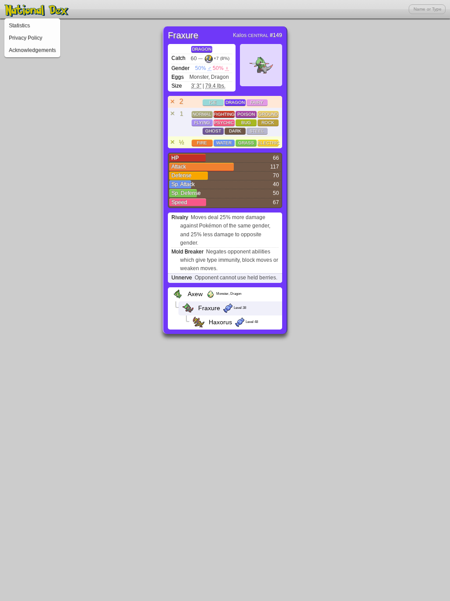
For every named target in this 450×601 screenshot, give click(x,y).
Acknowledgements (32, 50)
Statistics (19, 25)
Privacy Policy (25, 38)
